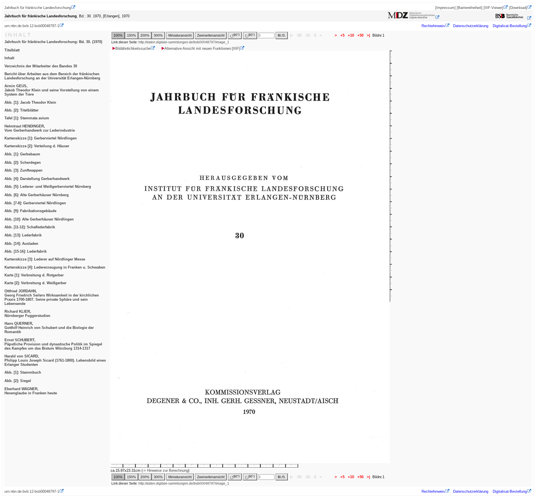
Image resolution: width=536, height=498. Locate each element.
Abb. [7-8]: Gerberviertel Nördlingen (35, 203)
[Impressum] (445, 8)
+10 (351, 35)
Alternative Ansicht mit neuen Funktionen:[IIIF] (202, 48)
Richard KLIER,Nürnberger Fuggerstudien (27, 313)
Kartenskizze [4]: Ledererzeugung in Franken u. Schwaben (54, 267)
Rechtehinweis (433, 26)
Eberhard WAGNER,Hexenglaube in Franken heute (30, 391)
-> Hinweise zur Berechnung (165, 470)
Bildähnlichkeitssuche (132, 48)
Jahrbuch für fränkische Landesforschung (37, 8)
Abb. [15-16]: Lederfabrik (25, 251)
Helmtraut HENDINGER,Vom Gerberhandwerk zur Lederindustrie (39, 128)
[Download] (518, 8)
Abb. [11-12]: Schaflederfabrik (29, 227)
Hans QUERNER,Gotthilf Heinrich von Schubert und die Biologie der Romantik (49, 327)
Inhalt (9, 58)
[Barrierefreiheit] (469, 8)
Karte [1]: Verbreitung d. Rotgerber (34, 275)
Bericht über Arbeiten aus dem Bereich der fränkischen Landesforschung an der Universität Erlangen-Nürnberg (52, 76)
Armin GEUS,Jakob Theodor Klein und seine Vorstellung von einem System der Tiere (51, 90)
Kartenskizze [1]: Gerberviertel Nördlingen (40, 138)
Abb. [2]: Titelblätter (21, 110)
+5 (342, 35)
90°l (236, 35)
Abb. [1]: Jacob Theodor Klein (30, 102)
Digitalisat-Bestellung (510, 26)
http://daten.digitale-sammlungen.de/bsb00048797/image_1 (183, 42)
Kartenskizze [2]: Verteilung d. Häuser (36, 146)
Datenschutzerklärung (470, 26)
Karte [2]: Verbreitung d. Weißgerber (35, 283)
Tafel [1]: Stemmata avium (26, 118)
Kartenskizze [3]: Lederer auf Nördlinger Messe (44, 259)
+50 (360, 35)
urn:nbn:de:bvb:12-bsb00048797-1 (31, 26)
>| (368, 35)
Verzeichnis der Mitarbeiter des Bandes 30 (40, 66)
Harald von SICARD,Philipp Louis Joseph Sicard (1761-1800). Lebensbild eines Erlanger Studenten (55, 360)
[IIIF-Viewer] (493, 8)
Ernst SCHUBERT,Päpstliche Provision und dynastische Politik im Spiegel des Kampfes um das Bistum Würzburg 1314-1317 (53, 344)
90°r (251, 35)
